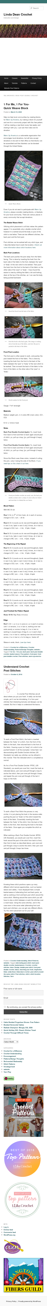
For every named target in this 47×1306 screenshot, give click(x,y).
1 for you (19, 652)
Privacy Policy (37, 78)
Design (16, 967)
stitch (28, 974)
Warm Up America (12, 119)
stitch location (35, 974)
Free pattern (25, 654)
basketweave (20, 965)
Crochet (28, 965)
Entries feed (8, 1229)
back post (26, 652)
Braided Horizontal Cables (14, 1025)
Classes (14, 78)
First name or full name (13, 988)
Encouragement (10, 1056)
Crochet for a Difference (19, 647)
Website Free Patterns (11, 88)
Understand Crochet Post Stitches (16, 668)
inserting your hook (26, 969)
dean (12, 967)
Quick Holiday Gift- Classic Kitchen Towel (20, 1030)
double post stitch (26, 967)
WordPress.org (9, 1235)
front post (33, 654)
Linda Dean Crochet (18, 14)
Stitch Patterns (33, 960)
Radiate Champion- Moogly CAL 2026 (18, 1027)
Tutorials (15, 83)
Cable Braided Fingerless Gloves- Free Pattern (21, 1022)
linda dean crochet (23, 972)
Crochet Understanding (18, 960)
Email (6, 998)
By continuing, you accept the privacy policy (24, 1007)
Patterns (24, 83)
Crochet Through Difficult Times (16, 1033)
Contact (33, 83)
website (37, 649)
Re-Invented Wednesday (13, 1061)
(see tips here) (25, 642)
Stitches (7, 976)
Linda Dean (12, 972)
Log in (6, 1227)
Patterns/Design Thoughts (24, 649)
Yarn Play (7, 1072)
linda (5, 972)
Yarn (12, 976)
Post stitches (23, 656)
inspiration (38, 969)
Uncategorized (9, 1066)
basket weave (15, 654)
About (6, 83)
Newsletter (24, 78)
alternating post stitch (23, 963)
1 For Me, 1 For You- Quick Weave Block (16, 106)
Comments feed (10, 1232)
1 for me (12, 652)
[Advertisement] (23, 56)
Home (6, 78)
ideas (17, 969)
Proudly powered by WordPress (29, 1301)
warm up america (35, 656)
